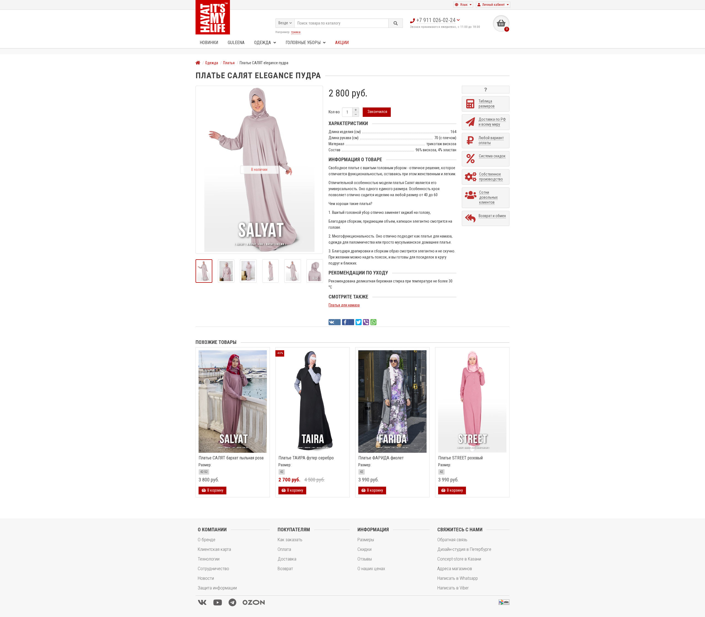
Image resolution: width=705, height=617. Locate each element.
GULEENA (236, 42)
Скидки (364, 549)
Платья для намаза (344, 305)
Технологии (208, 559)
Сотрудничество (213, 568)
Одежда (263, 42)
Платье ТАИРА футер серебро (306, 458)
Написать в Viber (453, 588)
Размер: (205, 465)
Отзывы (364, 559)
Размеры (365, 539)
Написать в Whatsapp (457, 578)
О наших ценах (371, 568)
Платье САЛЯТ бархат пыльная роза (231, 458)
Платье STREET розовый (460, 458)
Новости (206, 578)
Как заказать (290, 539)
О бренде (206, 539)
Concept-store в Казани (459, 559)
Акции (342, 42)
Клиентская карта (214, 549)
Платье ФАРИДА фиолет (381, 458)
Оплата (284, 549)
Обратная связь (452, 539)
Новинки (209, 42)
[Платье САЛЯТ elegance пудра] (204, 271)
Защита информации (217, 588)
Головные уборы (304, 42)
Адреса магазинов (454, 568)
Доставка (287, 559)
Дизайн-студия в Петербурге (464, 549)
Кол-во (334, 112)
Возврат (285, 568)
